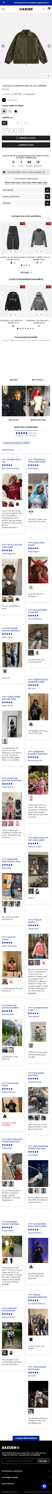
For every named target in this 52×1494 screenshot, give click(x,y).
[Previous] (3, 46)
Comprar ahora (26, 145)
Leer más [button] (32, 993)
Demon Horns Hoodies (36, 543)
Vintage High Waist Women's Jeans (11, 860)
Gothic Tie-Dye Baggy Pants (13, 257)
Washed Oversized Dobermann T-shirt (37, 1296)
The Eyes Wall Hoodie (10, 1084)
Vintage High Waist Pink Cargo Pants (37, 752)
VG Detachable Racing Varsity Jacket (37, 1225)
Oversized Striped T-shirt (38, 1008)
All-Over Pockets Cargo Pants (37, 611)
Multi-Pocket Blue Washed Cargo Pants (12, 1140)
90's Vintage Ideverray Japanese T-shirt (11, 630)
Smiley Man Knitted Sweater (9, 1309)
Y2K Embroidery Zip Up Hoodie (37, 1368)
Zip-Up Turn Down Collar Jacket (12, 545)
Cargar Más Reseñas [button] (26, 1438)
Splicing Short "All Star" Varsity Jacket (38, 838)
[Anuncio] (26, 2)
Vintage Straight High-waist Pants (11, 697)
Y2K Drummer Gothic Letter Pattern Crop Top (37, 461)
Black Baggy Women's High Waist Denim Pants (10, 1223)
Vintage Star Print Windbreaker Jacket (38, 680)
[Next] (49, 46)
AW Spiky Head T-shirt (12, 460)
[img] (26, 433)
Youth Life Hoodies (35, 920)
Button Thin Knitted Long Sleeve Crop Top (10, 1007)
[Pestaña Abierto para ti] (44, 1486)
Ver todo (24, 272)
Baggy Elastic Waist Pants (36, 1074)
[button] (26, 94)
